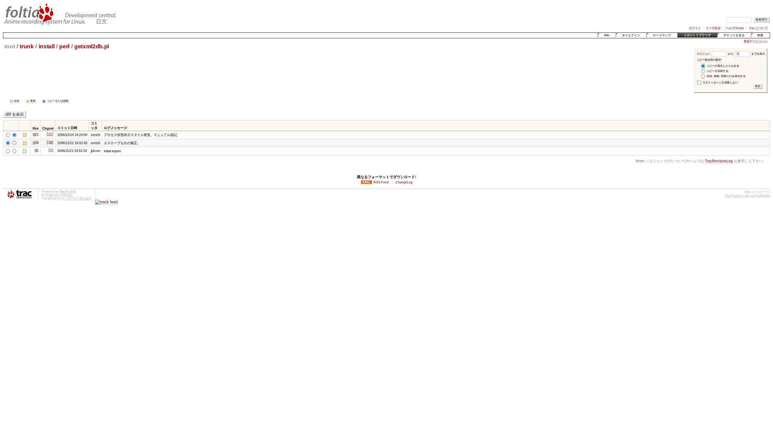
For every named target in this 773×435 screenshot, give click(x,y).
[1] (50, 150)
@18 (35, 142)
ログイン (695, 28)
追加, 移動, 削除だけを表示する (726, 76)
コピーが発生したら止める (722, 65)
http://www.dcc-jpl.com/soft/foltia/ (747, 195)
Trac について (758, 28)
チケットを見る (734, 35)
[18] (49, 142)
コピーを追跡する (717, 70)
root (9, 46)
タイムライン (631, 35)
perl (64, 46)
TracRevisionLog (719, 161)
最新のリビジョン (756, 41)
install (47, 46)
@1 (36, 150)
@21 (35, 134)
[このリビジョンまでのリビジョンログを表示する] (26, 135)
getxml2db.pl (91, 46)
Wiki (606, 35)
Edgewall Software (59, 194)
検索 (760, 35)
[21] (49, 134)
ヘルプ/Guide (735, 28)
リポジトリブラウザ (697, 35)
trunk (27, 46)
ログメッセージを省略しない (720, 82)
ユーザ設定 (713, 28)
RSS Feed (381, 182)
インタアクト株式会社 (77, 198)
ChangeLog (404, 182)
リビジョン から (715, 53)
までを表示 (757, 53)
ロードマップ (662, 35)
